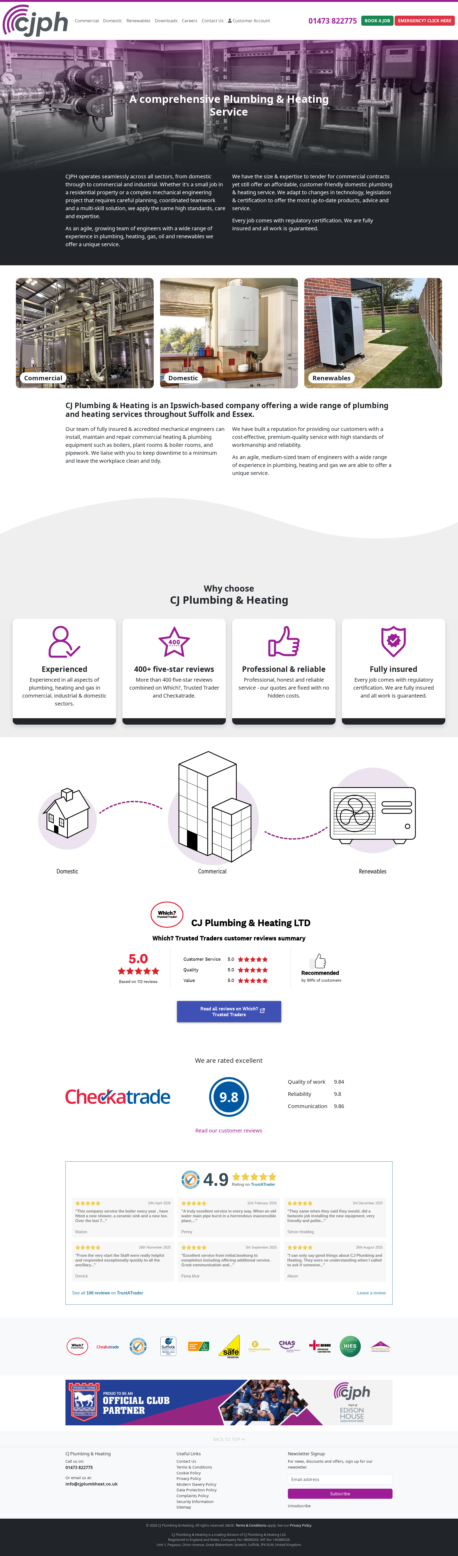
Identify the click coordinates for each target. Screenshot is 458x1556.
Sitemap (184, 1507)
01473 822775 (333, 21)
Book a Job (377, 21)
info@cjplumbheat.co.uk (91, 1484)
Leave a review (371, 1293)
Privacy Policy (189, 1478)
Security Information (195, 1501)
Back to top (227, 1439)
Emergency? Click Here (424, 21)
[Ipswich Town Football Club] (229, 1403)
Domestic (112, 21)
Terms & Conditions (194, 1467)
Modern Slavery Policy (196, 1484)
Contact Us (213, 21)
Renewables (138, 21)
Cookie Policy (189, 1472)
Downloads (166, 21)
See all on (107, 1293)
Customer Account (251, 21)
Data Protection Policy (197, 1489)
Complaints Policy (193, 1495)
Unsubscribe (299, 1505)
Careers (189, 21)
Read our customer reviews (228, 1130)
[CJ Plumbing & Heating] (35, 21)
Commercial (87, 21)
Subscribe (340, 1494)
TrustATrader (263, 1184)
